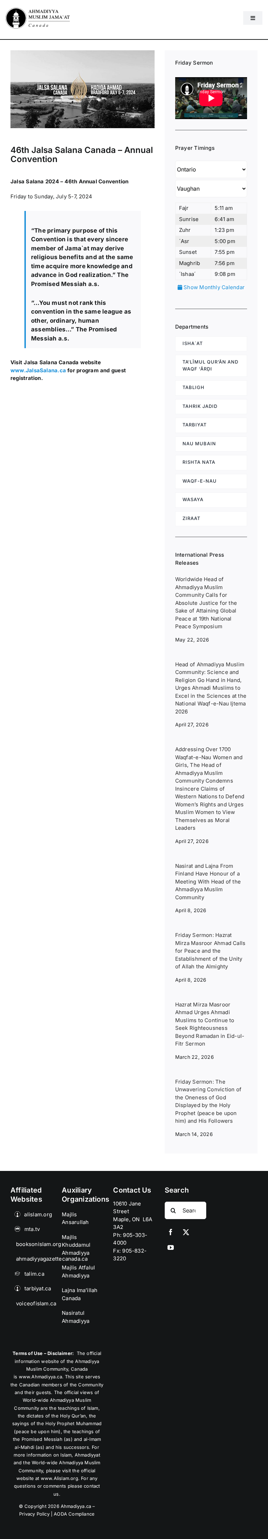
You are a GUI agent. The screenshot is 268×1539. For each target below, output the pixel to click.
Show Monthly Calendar (213, 287)
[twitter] (186, 1232)
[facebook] (171, 1232)
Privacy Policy (34, 1514)
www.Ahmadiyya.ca (40, 1376)
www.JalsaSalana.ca (38, 370)
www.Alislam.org (59, 1478)
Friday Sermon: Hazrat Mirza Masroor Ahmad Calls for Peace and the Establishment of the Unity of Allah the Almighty (210, 951)
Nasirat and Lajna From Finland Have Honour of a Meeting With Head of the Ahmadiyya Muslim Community (208, 882)
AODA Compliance (74, 1514)
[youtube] (171, 1247)
